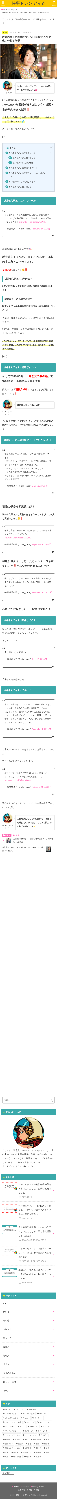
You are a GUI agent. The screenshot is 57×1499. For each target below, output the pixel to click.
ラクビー (44, 1435)
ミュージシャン (30, 1435)
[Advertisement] (28, 973)
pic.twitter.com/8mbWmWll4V (32, 222)
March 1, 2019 (38, 486)
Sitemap (25, 1487)
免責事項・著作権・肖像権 (28, 1490)
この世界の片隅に (11, 1414)
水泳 (6, 1452)
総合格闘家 (17, 1457)
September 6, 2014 (40, 544)
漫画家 (15, 1452)
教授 (37, 1444)
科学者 (38, 1452)
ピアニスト (47, 1427)
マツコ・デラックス (12, 1435)
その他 (6, 1320)
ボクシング (29, 1431)
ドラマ (6, 1364)
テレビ (6, 1311)
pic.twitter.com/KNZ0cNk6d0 (18, 780)
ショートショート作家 (13, 1422)
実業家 (20, 1444)
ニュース (7, 1338)
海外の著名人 (9, 1373)
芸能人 (6, 1346)
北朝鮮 (17, 1439)
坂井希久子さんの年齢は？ (24, 158)
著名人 (13, 9)
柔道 (47, 1448)
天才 (47, 1439)
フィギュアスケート (12, 1431)
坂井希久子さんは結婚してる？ (22, 182)
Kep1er (8, 1409)
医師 (26, 1439)
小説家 (16, 835)
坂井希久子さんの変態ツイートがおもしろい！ (27, 174)
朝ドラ (38, 1448)
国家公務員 (37, 1439)
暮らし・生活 (9, 1382)
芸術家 (38, 1457)
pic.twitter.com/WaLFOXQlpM (18, 538)
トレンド (7, 1329)
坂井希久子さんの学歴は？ (24, 163)
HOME (6, 9)
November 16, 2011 (40, 592)
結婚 (6, 1457)
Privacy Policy (38, 1487)
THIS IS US (20, 1409)
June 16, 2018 (38, 659)
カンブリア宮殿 (28, 1414)
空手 (47, 1452)
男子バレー (27, 1452)
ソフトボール (10, 1427)
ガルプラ (42, 1414)
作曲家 (7, 1439)
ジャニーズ (30, 1422)
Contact (16, 1487)
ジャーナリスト (45, 1422)
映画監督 (28, 1448)
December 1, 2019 (40, 729)
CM (4, 1303)
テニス (22, 1427)
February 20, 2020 (40, 229)
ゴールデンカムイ (11, 1418)
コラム (6, 1390)
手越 (29, 1444)
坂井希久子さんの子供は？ (20, 187)
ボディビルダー (43, 1431)
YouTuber (32, 1409)
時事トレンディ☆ (28, 3)
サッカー (26, 1418)
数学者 (46, 1444)
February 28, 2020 (40, 787)
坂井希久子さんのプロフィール (22, 153)
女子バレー (9, 1444)
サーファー (38, 1418)
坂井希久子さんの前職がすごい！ (23, 168)
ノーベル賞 (34, 1427)
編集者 (28, 1457)
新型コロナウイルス (12, 1448)
